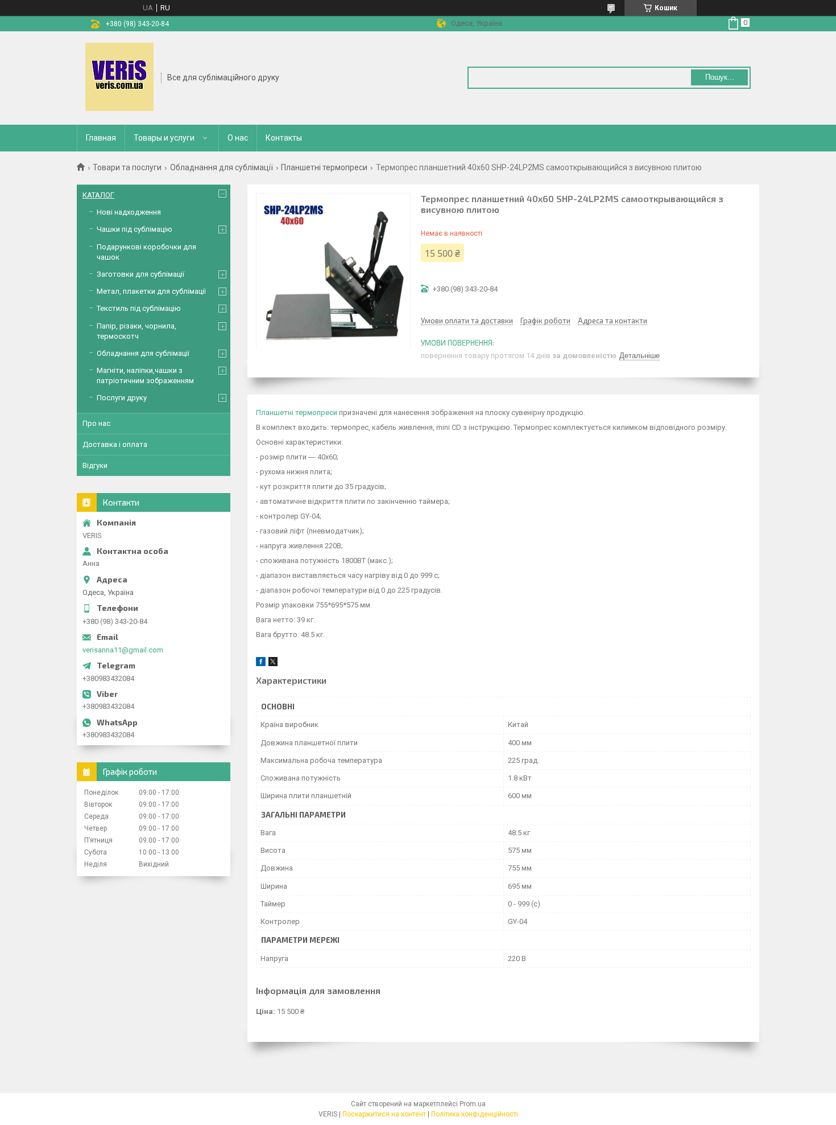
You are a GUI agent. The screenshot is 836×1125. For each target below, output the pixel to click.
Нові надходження (129, 212)
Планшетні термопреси (324, 167)
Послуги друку (122, 397)
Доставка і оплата (114, 444)
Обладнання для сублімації (221, 167)
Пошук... (719, 77)
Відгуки (94, 465)
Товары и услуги (164, 137)
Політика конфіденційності (474, 1114)
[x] (273, 663)
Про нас (96, 423)
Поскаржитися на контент (384, 1114)
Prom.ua (473, 1104)
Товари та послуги (127, 167)
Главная (101, 137)
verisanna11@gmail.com (122, 650)
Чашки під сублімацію (134, 229)
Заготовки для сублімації (140, 274)
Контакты (284, 137)
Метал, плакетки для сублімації (151, 291)
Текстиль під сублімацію (139, 308)
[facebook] (261, 663)
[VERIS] (119, 77)
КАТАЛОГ (98, 195)
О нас (237, 137)
